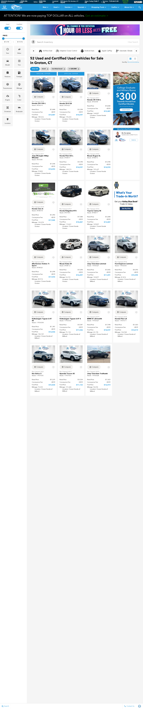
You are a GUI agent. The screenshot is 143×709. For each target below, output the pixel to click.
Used (56, 7)
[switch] (7, 26)
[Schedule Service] (85, 29)
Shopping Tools (97, 7)
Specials (81, 7)
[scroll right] (136, 51)
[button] (139, 7)
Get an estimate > (96, 15)
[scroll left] (33, 51)
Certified (19, 24)
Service (67, 7)
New (44, 7)
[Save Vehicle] (53, 97)
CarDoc (114, 7)
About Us (128, 7)
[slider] (3, 38)
